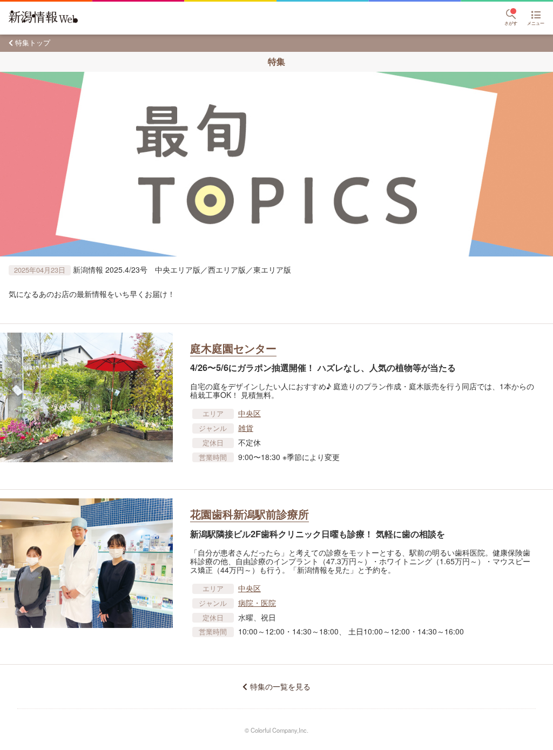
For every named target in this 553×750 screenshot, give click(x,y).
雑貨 (245, 427)
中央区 (249, 413)
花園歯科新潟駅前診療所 (249, 514)
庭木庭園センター (233, 348)
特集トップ (32, 42)
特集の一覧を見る (280, 686)
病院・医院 (257, 602)
